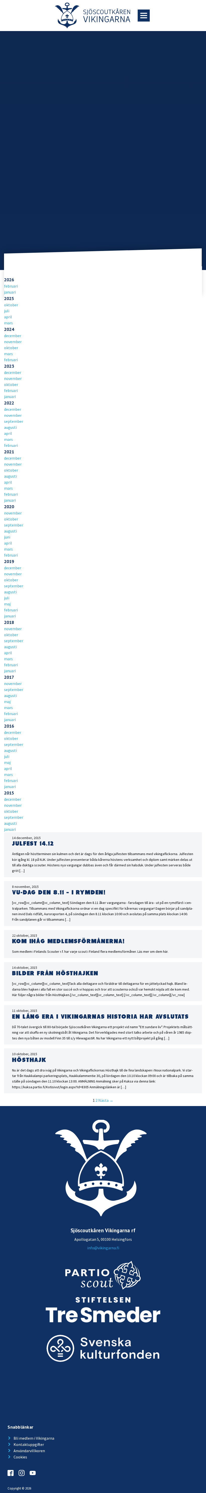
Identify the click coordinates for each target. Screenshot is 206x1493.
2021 (9, 452)
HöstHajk (29, 1060)
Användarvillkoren (29, 1450)
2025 (9, 298)
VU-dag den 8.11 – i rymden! (59, 892)
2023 (9, 366)
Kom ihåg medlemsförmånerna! (68, 941)
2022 (9, 403)
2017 (9, 677)
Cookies (20, 1456)
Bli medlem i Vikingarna (34, 1438)
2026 (9, 280)
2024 (9, 329)
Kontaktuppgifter (29, 1444)
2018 (9, 622)
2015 (9, 793)
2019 (9, 561)
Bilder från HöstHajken (55, 973)
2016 (9, 726)
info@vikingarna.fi (103, 1247)
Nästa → (105, 1100)
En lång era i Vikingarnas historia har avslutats (100, 1017)
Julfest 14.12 (33, 844)
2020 (9, 506)
